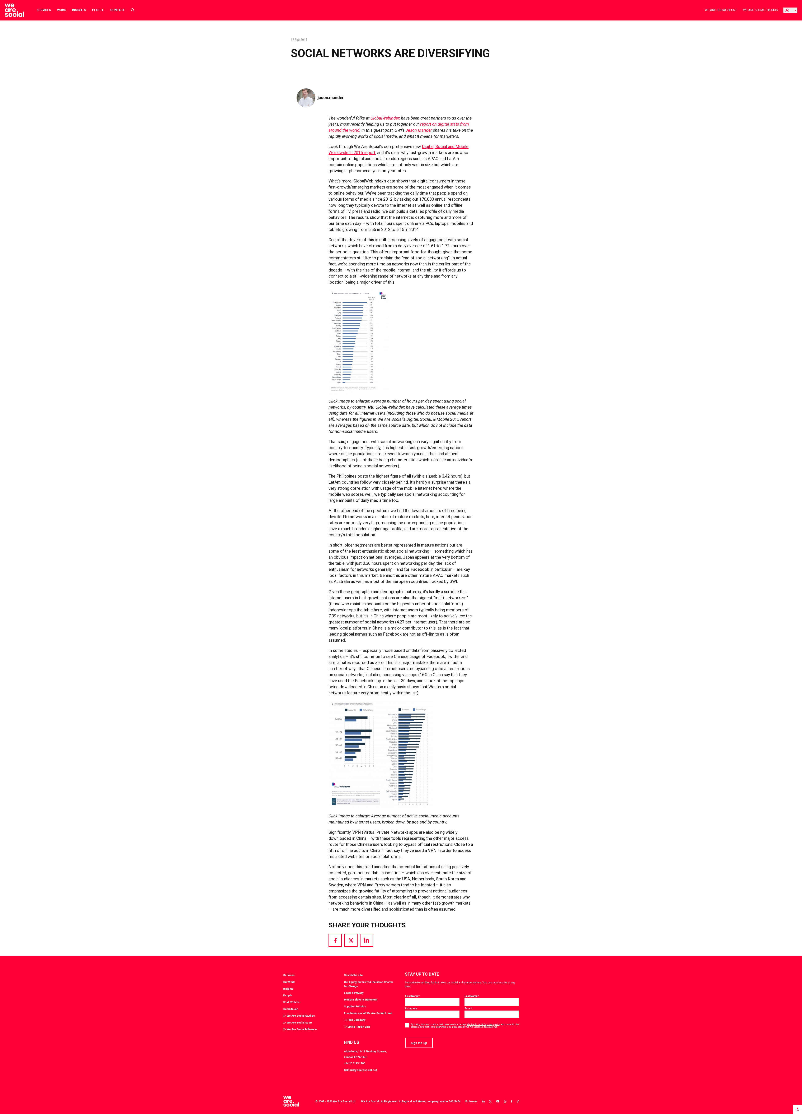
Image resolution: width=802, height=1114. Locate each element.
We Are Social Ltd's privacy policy (483, 1024)
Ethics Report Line (359, 1026)
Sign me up (419, 1043)
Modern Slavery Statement (360, 999)
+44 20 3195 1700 (354, 1063)
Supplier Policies (355, 1006)
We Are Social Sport (721, 10)
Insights (79, 10)
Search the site (353, 975)
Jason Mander (419, 130)
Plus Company (356, 1019)
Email (468, 1008)
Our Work (289, 982)
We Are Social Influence (302, 1029)
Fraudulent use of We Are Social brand (368, 1013)
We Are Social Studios (760, 10)
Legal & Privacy (353, 992)
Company (411, 1008)
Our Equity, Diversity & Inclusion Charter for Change (368, 984)
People (98, 10)
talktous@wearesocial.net (360, 1070)
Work (61, 10)
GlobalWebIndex (385, 118)
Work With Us (291, 1002)
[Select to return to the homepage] (11, 10)
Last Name (471, 996)
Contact (117, 10)
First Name (412, 996)
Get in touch (290, 1009)
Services (44, 10)
